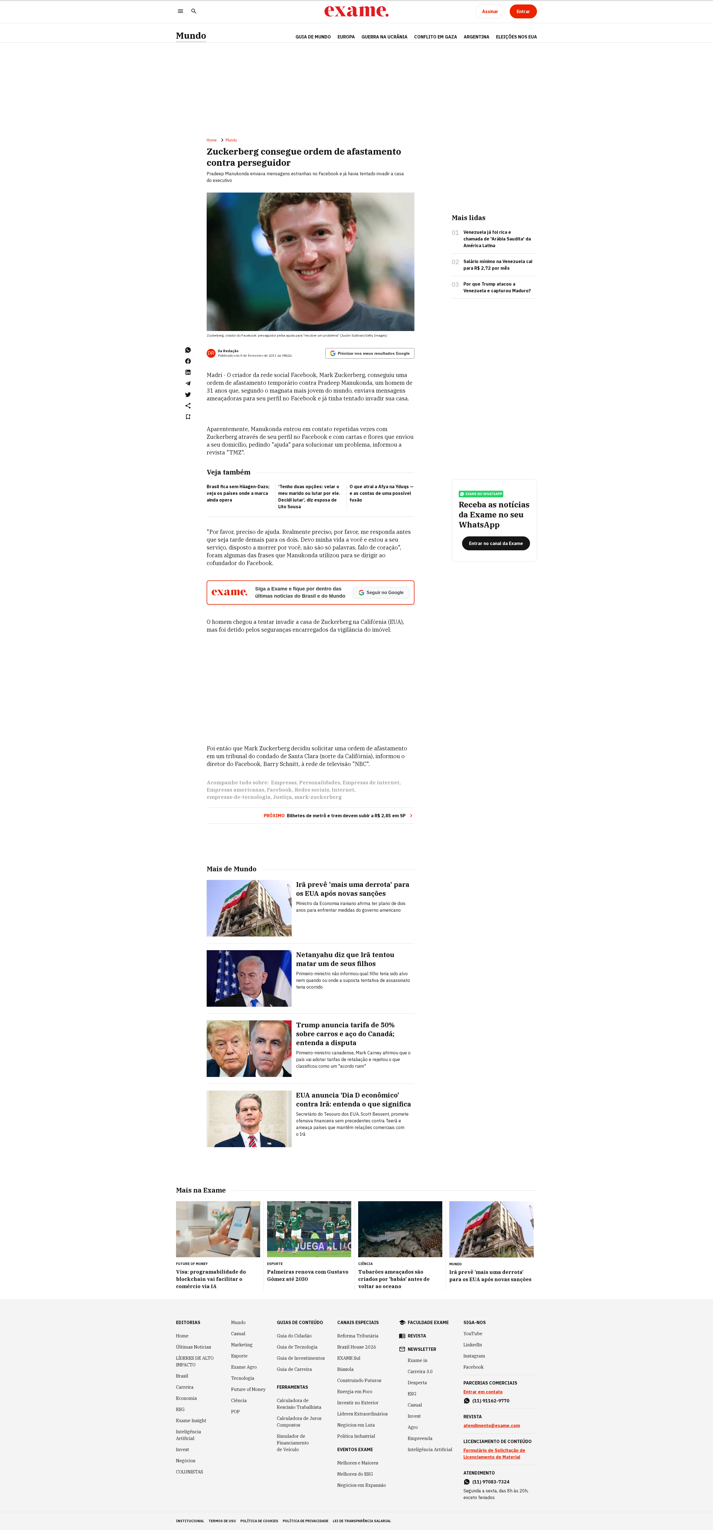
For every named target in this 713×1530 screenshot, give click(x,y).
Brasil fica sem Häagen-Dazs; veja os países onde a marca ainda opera (238, 493)
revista (417, 1336)
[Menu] (180, 11)
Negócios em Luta (356, 1425)
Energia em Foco (354, 1391)
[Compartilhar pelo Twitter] (188, 394)
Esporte (239, 1356)
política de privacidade (305, 1521)
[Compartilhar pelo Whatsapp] (188, 350)
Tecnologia (242, 1378)
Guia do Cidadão (294, 1336)
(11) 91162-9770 (490, 1400)
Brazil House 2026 (356, 1347)
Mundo (191, 35)
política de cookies (259, 1521)
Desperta (417, 1382)
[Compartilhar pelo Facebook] (188, 361)
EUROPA (346, 37)
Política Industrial (356, 1436)
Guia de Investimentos (301, 1358)
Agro (413, 1427)
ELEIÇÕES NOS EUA (516, 37)
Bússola (345, 1369)
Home (212, 140)
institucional (190, 1521)
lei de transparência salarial (362, 1521)
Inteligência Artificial (188, 1435)
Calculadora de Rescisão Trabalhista (299, 1404)
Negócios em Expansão (361, 1485)
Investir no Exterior (358, 1402)
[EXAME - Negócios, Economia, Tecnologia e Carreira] (356, 11)
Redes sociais (312, 790)
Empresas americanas (235, 790)
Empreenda (420, 1438)
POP (235, 1411)
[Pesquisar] (193, 11)
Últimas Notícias (193, 1347)
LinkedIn (472, 1344)
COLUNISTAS (189, 1472)
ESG (180, 1409)
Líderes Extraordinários (362, 1414)
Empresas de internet (371, 782)
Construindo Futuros (359, 1380)
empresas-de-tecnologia (238, 797)
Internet (343, 790)
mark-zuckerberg (318, 797)
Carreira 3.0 (420, 1371)
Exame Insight (191, 1420)
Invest (182, 1449)
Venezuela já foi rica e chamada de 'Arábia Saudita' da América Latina (497, 238)
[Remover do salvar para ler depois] (188, 416)
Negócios (185, 1460)
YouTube (472, 1333)
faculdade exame (428, 1322)
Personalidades (319, 782)
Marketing (242, 1344)
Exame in (418, 1360)
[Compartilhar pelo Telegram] (188, 383)
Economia (186, 1398)
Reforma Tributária (358, 1336)
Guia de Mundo (313, 37)
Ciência (239, 1400)
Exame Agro (244, 1367)
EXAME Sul (348, 1358)
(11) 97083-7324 (490, 1482)
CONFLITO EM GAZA (435, 37)
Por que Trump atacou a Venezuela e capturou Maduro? (497, 287)
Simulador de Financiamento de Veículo (293, 1442)
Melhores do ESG (355, 1474)
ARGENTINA (476, 37)
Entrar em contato (483, 1392)
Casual (238, 1333)
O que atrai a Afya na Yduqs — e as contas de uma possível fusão (382, 493)
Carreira (185, 1387)
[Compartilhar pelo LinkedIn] (188, 372)
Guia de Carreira (294, 1369)
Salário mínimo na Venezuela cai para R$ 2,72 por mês (497, 265)
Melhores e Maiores (357, 1463)
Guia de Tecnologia (297, 1347)
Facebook (279, 790)
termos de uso (222, 1521)
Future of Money (248, 1389)
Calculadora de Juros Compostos (299, 1421)
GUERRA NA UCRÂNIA (384, 37)
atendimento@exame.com (491, 1425)
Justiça (282, 797)
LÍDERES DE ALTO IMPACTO (195, 1361)
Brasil (182, 1376)
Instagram (474, 1356)
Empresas (284, 782)
